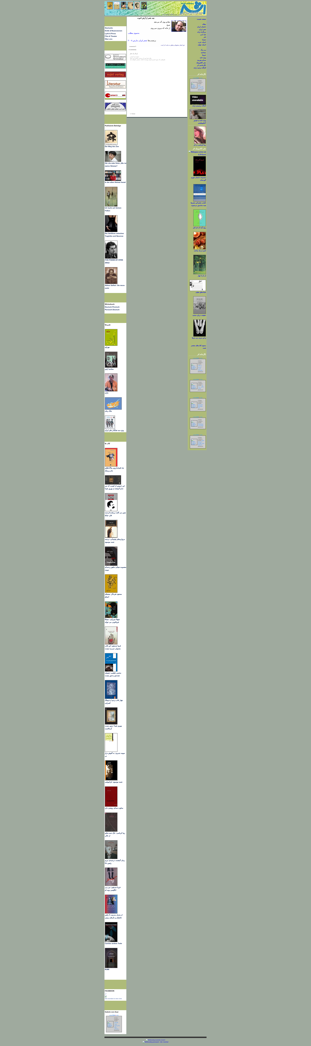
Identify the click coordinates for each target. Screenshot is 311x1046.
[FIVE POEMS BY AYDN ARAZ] (111, 258)
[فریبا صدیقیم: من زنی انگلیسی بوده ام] (111, 885)
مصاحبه (203, 52)
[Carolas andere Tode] (111, 941)
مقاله (204, 24)
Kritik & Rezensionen (113, 31)
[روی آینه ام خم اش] (199, 226)
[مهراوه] (111, 345)
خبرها (204, 55)
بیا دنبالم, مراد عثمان (201, 386)
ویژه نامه (203, 58)
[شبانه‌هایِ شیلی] (198, 290)
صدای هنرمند (201, 60)
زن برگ (203, 50)
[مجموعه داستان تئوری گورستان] (199, 176)
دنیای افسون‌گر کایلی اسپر (201, 86)
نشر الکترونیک (201, 63)
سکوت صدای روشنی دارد (114, 808)
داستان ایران (201, 27)
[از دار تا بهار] (199, 274)
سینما (204, 40)
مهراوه (107, 347)
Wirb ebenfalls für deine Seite (113, 998)
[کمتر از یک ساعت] (199, 249)
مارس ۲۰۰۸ (133, 40)
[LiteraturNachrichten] (115, 68)
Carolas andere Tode (113, 943)
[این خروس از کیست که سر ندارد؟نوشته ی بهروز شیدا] (113, 484)
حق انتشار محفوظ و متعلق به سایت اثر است (173, 45)
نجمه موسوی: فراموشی (113, 782)
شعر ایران (143, 40)
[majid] (113, 180)
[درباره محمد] (199, 313)
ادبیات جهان (202, 45)
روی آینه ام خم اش (199, 228)
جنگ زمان (108, 411)
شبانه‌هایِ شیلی (201, 292)
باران (106, 393)
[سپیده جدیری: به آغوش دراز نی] (111, 751)
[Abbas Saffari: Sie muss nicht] (111, 283)
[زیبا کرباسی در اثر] (200, 143)
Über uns (108, 39)
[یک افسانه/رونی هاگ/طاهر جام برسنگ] (111, 466)
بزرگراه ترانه (201, 32)
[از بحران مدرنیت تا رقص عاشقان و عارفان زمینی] (111, 913)
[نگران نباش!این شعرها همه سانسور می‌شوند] (199, 201)
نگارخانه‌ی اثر (201, 65)
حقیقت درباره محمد (199, 315)
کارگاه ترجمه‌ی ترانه (199, 106)
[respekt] (115, 99)
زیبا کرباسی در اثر (200, 145)
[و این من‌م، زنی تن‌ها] (199, 336)
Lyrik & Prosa (110, 33)
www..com (114, 1015)
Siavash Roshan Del (200, 406)
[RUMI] (111, 967)
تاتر (205, 37)
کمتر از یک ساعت (200, 251)
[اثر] (106, 997)
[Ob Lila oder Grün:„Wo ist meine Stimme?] (113, 161)
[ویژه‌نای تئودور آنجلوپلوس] (198, 118)
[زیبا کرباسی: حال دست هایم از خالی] (111, 831)
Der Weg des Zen (112, 146)
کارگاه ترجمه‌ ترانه (200, 68)
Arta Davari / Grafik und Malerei (201, 443)
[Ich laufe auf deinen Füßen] (111, 206)
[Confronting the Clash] (111, 617)
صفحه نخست (201, 19)
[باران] (111, 391)
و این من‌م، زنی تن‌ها (199, 338)
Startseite (109, 28)
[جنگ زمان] (113, 409)
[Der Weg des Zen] (111, 144)
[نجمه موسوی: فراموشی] (111, 780)
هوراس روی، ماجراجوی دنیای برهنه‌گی (117, 1025)
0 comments (132, 46)
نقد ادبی (203, 34)
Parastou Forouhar (200, 424)
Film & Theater (111, 36)
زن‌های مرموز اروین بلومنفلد (200, 368)
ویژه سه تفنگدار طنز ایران (114, 430)
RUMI (107, 969)
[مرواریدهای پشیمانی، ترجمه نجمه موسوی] (111, 537)
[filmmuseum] (115, 60)
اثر (105, 993)
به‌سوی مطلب (133, 33)
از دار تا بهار (202, 276)
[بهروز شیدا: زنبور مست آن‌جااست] (111, 698)
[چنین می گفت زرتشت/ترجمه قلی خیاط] (111, 511)
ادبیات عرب (202, 42)
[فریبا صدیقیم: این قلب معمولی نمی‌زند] (111, 644)
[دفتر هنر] (110, 428)
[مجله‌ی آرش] (111, 367)
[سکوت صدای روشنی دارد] (111, 806)
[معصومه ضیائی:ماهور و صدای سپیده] (111, 565)
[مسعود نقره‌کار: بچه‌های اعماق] (111, 592)
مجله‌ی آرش (109, 369)
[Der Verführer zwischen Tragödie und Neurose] (111, 231)
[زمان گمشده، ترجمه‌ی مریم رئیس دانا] (111, 858)
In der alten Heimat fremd (115, 182)
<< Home (132, 113)
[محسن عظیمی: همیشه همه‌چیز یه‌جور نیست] (111, 671)
